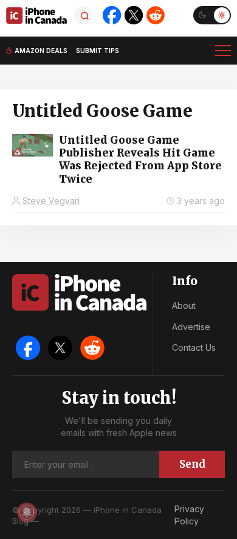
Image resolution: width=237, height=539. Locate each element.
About (184, 305)
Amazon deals (41, 50)
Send (192, 464)
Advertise (191, 327)
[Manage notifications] (26, 512)
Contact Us (194, 347)
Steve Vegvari (51, 201)
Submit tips (97, 50)
